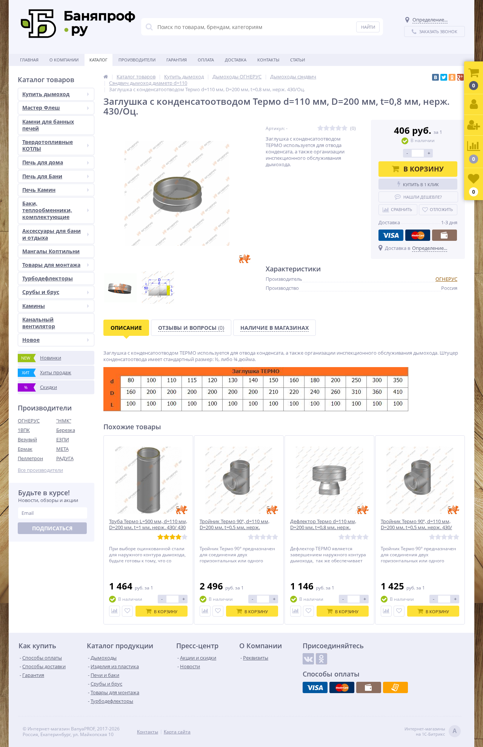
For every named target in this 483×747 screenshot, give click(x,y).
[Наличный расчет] (444, 235)
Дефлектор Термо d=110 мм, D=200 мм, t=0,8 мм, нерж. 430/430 (323, 527)
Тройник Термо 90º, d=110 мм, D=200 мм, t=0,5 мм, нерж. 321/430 (234, 527)
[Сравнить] (114, 611)
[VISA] (390, 235)
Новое (31, 339)
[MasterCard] (417, 235)
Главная (29, 60)
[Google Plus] (460, 77)
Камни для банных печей (48, 125)
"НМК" (63, 420)
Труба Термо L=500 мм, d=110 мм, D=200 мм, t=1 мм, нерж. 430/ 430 (148, 524)
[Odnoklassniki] (321, 658)
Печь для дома (42, 162)
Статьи (297, 60)
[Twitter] (443, 77)
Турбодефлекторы (47, 278)
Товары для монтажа (51, 264)
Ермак (25, 448)
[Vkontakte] (308, 658)
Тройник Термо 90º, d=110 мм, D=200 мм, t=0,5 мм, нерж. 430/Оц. (416, 527)
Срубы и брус (40, 291)
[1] (320, 128)
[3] (332, 128)
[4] (338, 128)
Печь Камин (38, 189)
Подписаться (52, 528)
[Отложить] (127, 611)
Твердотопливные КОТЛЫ (47, 145)
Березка (65, 430)
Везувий (27, 439)
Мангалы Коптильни (51, 251)
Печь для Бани (42, 176)
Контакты (268, 60)
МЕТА (62, 448)
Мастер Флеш (41, 107)
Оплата (206, 60)
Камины (33, 305)
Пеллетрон (30, 458)
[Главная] (105, 76)
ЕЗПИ (62, 439)
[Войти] (473, 104)
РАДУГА (65, 458)
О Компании (63, 60)
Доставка (235, 60)
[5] (344, 128)
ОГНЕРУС (29, 420)
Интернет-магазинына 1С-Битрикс (431, 731)
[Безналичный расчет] (395, 687)
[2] (326, 128)
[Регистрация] (473, 125)
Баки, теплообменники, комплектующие (47, 210)
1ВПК (24, 430)
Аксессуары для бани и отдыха (51, 234)
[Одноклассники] (452, 77)
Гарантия (176, 60)
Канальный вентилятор (38, 323)
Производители (136, 60)
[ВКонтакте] (435, 77)
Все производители (40, 470)
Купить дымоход (45, 94)
